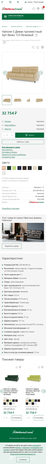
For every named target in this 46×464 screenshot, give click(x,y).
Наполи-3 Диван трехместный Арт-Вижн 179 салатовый (33, 391)
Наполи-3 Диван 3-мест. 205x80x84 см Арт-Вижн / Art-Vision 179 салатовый (14, 168)
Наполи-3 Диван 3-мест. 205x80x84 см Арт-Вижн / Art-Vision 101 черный (30, 168)
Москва (8, 121)
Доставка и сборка (9, 152)
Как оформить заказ (11, 147)
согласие (35, 445)
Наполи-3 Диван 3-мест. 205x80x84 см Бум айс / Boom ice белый (4, 173)
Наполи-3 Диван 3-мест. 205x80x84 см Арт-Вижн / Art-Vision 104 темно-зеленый (9, 168)
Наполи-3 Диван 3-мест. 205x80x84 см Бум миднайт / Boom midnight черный (40, 168)
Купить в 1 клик (23, 142)
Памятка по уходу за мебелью (14, 155)
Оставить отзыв (8, 157)
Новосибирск (10, 125)
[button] (5, 72)
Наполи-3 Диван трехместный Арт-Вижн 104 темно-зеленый (11, 391)
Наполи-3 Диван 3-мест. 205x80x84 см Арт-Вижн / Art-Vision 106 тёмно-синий (19, 168)
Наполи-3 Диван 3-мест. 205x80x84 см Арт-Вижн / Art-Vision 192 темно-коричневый (24, 168)
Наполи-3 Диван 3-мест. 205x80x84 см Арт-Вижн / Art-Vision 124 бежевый (4, 168)
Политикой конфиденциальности (22, 454)
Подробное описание (10, 208)
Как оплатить (7, 150)
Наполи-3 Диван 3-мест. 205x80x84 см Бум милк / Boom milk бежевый (35, 168)
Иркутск (8, 129)
